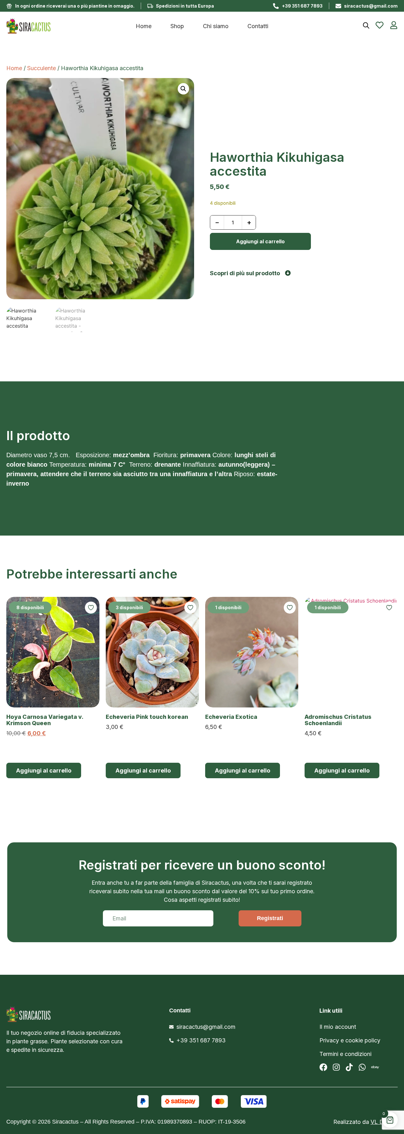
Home (144, 26)
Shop (177, 26)
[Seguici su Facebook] (323, 1067)
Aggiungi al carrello (260, 241)
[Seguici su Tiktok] (349, 1067)
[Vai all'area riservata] (394, 25)
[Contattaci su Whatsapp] (362, 1067)
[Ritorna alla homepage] (57, 1014)
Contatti (257, 26)
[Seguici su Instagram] (336, 1067)
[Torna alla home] (55, 26)
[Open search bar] (366, 25)
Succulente (41, 68)
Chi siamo (216, 26)
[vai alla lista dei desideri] (379, 25)
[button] (183, 88)
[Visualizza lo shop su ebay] (375, 1067)
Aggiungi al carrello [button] (43, 770)
